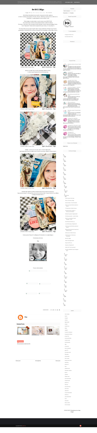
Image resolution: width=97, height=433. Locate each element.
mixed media (67, 356)
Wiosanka (66, 354)
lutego (66, 285)
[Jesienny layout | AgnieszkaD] (39, 330)
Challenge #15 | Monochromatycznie (71, 133)
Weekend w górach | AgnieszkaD (71, 213)
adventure (67, 390)
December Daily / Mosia (72, 80)
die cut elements (68, 348)
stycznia (66, 290)
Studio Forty (65, 146)
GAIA (34, 12)
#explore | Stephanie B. (70, 245)
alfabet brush (67, 368)
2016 (64, 304)
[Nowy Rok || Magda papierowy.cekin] (54, 330)
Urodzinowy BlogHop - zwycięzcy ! (74, 87)
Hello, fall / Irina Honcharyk (70, 247)
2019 (64, 182)
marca (65, 281)
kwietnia (66, 276)
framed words (67, 380)
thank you (66, 394)
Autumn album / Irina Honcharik (71, 202)
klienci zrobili (67, 402)
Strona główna (38, 360)
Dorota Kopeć (67, 404)
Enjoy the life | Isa (69, 242)
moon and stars (67, 386)
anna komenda (67, 342)
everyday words (68, 352)
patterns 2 (67, 364)
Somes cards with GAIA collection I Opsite (72, 205)
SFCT (66, 398)
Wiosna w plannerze (71, 102)
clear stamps (67, 314)
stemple (66, 318)
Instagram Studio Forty (69, 34)
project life (67, 336)
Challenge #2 (70, 72)
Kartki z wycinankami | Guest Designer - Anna (71, 219)
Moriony (66, 384)
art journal (67, 346)
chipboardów (48, 149)
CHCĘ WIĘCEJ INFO (69, 2)
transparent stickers (68, 334)
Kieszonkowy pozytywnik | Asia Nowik (73, 95)
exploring (66, 362)
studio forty (67, 326)
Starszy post (58, 360)
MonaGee (66, 400)
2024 (64, 160)
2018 (64, 295)
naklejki (66, 330)
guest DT (66, 350)
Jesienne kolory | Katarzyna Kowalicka (71, 235)
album (66, 328)
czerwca (66, 267)
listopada (66, 190)
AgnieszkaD (67, 322)
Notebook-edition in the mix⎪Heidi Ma (74, 65)
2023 (64, 164)
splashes (66, 374)
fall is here (67, 388)
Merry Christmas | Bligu (70, 200)
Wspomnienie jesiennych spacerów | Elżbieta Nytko (72, 230)
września (66, 254)
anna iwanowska (68, 378)
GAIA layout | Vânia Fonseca (71, 232)
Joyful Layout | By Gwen (70, 198)
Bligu (31, 12)
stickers (66, 320)
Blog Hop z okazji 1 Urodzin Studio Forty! (74, 111)
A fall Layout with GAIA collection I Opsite (72, 227)
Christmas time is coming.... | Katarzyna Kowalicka (71, 211)
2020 (64, 177)
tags (65, 344)
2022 (64, 169)
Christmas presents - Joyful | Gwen (72, 216)
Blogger (72, 411)
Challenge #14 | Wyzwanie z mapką (74, 125)
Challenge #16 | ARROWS (72, 118)
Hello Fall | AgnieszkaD (70, 240)
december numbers (68, 370)
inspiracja (37, 12)
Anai (65, 366)
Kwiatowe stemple (29, 70)
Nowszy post (18, 360)
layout (41, 12)
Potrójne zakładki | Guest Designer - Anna (72, 250)
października (67, 195)
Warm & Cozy (52, 193)
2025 (64, 155)
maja (65, 272)
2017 (64, 299)
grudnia (66, 186)
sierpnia (66, 259)
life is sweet (67, 358)
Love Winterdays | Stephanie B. (71, 223)
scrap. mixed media (68, 392)
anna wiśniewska (68, 396)
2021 (64, 173)
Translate (72, 12)
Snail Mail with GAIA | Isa (70, 221)
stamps (66, 324)
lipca (65, 263)
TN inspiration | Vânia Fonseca (71, 208)
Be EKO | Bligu (68, 238)
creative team (67, 340)
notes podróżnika (68, 338)
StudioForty (24, 425)
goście (66, 372)
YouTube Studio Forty (69, 36)
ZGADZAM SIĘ (77, 2)
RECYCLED (49, 21)
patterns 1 (67, 382)
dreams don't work (68, 360)
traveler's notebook (68, 332)
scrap (44, 12)
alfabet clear (67, 376)
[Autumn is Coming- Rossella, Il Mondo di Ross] (24, 330)
